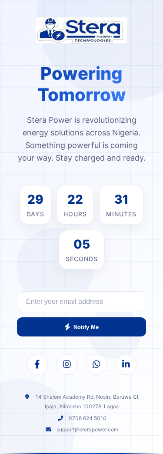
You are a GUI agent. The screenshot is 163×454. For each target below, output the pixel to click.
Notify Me (86, 327)
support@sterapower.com (87, 429)
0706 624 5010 (87, 418)
